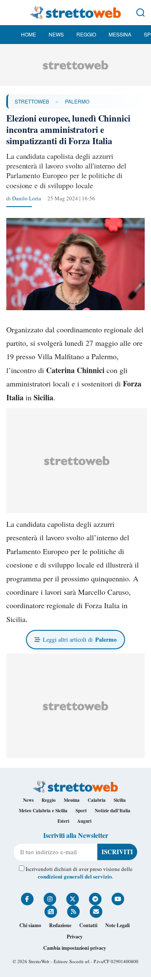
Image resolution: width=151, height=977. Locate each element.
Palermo (77, 101)
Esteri (63, 821)
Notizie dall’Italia (112, 810)
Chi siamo (30, 925)
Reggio (86, 34)
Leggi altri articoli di (80, 639)
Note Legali (117, 925)
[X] (72, 899)
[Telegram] (95, 899)
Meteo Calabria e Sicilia (43, 810)
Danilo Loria (26, 198)
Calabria (97, 800)
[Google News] (50, 911)
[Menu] (10, 12)
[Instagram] (50, 899)
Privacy (75, 936)
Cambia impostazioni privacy (74, 947)
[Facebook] (27, 899)
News (56, 34)
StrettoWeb (32, 101)
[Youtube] (118, 899)
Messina (120, 34)
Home (28, 34)
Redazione (60, 925)
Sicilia (120, 800)
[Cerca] (140, 12)
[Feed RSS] (73, 911)
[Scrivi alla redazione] (96, 911)
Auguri (84, 821)
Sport (81, 810)
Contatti (88, 925)
